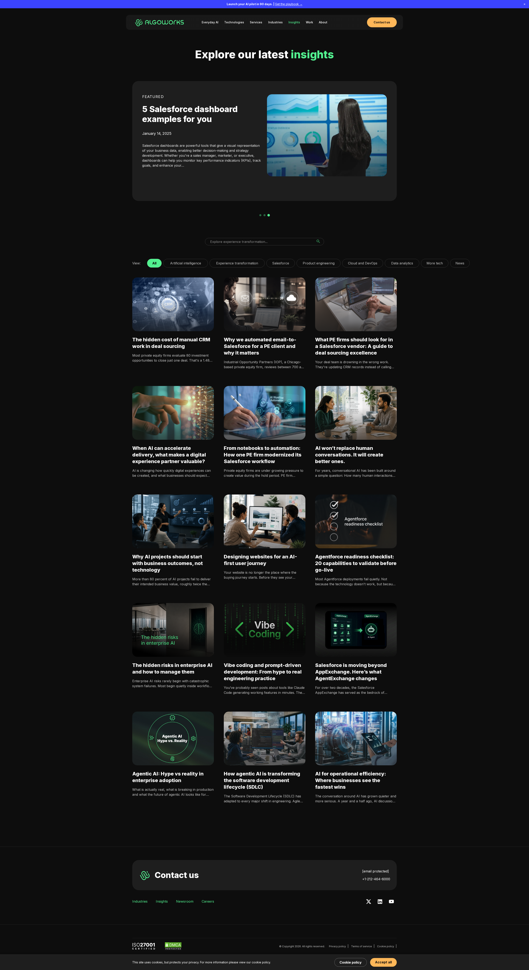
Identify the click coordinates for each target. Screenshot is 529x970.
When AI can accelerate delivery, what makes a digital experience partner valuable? (169, 454)
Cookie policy (385, 946)
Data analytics (402, 262)
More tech (434, 262)
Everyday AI (210, 22)
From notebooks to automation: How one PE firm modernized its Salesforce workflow (262, 454)
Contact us (177, 875)
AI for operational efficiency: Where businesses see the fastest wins (350, 780)
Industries (275, 22)
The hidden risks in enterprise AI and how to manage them (172, 668)
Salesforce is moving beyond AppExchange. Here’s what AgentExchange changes (351, 671)
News (460, 262)
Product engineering (318, 262)
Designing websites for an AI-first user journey (260, 560)
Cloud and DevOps (362, 262)
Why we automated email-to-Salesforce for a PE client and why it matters (260, 346)
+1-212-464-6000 (376, 879)
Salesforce (281, 262)
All (154, 262)
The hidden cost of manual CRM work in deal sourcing (171, 343)
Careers (208, 901)
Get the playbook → (289, 4)
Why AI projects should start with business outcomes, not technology (167, 563)
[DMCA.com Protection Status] (173, 946)
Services (256, 22)
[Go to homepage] (160, 22)
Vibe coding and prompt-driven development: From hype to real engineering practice (263, 671)
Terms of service (361, 946)
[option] (264, 141)
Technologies (234, 22)
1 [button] (260, 215)
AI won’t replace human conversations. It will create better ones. (349, 454)
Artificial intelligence (185, 262)
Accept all (383, 962)
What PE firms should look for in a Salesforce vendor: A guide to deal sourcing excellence (354, 346)
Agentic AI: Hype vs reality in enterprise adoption (168, 777)
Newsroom (184, 901)
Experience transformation (237, 262)
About (323, 22)
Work (309, 22)
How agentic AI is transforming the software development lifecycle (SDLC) (262, 780)
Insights (294, 22)
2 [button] (264, 215)
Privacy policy (337, 946)
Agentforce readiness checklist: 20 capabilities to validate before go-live (356, 563)
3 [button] (269, 215)
